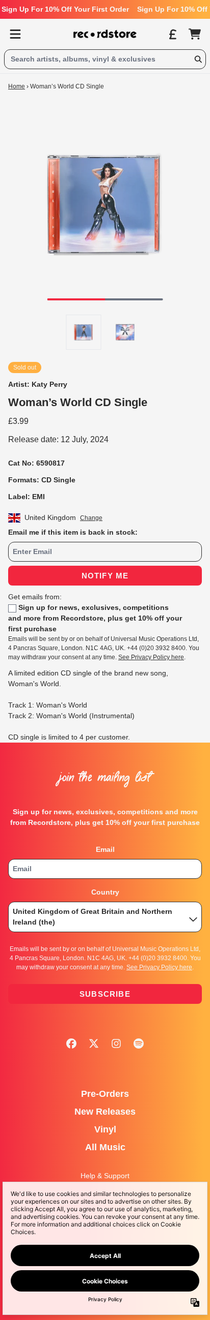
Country (105, 892)
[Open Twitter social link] (94, 1043)
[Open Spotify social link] (138, 1043)
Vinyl (105, 1129)
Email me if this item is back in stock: (73, 532)
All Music (105, 1147)
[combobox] (105, 59)
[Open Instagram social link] (116, 1043)
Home (16, 86)
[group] (83, 332)
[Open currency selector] (172, 34)
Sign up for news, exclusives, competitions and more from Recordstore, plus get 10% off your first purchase (95, 618)
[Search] (198, 59)
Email (105, 849)
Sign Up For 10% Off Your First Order (65, 9)
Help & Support (105, 1176)
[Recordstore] (105, 34)
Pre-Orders (105, 1094)
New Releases (105, 1112)
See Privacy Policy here (151, 657)
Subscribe (105, 994)
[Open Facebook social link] (71, 1043)
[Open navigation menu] (15, 34)
